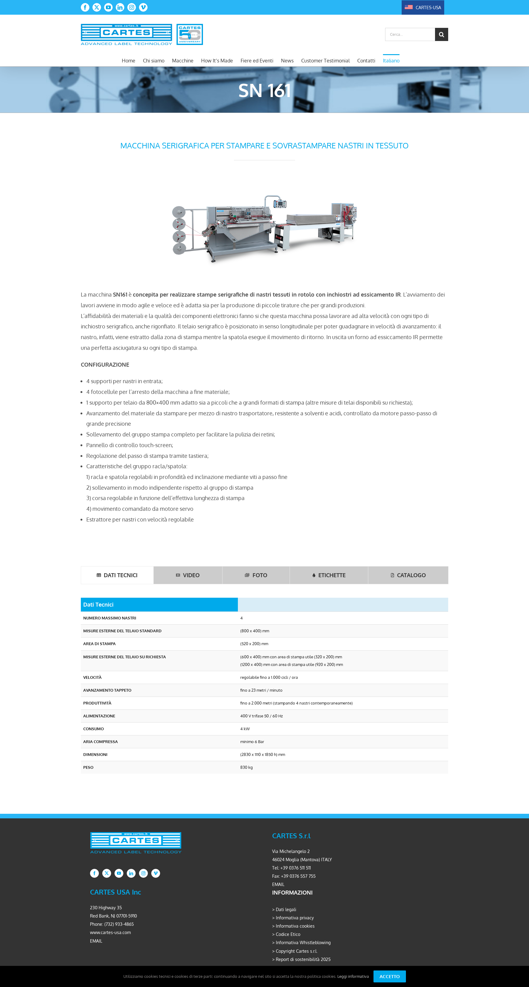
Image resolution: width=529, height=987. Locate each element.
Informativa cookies (295, 926)
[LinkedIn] (131, 873)
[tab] (117, 575)
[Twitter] (106, 873)
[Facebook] (94, 873)
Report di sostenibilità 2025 (303, 959)
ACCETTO (390, 976)
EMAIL (278, 884)
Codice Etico (288, 934)
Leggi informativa (353, 976)
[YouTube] (118, 873)
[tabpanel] (264, 688)
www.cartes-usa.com (110, 932)
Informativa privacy (295, 917)
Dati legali (286, 909)
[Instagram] (143, 873)
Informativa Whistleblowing (303, 942)
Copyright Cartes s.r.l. (296, 951)
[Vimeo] (155, 873)
